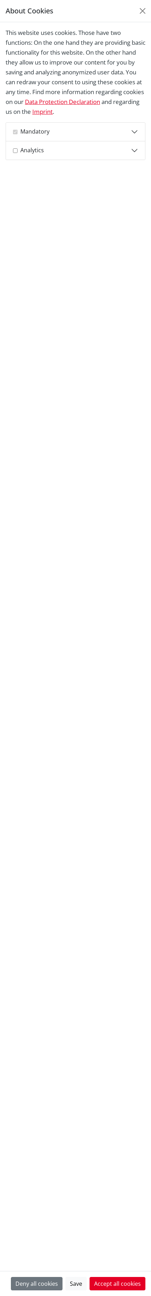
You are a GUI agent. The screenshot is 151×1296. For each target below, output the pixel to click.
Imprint (42, 112)
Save (76, 1284)
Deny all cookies (36, 1284)
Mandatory (35, 131)
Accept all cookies (117, 1284)
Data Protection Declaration (62, 102)
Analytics (32, 150)
